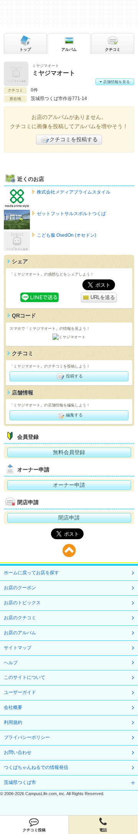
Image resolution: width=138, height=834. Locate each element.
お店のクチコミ (20, 617)
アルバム (69, 49)
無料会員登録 (69, 452)
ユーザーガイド (20, 692)
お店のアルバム (20, 632)
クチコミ (112, 49)
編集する (74, 415)
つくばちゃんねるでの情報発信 (36, 767)
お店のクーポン (20, 587)
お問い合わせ (17, 752)
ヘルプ (11, 662)
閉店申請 (69, 518)
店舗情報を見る (116, 82)
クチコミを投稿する (73, 139)
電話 (103, 830)
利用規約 (13, 722)
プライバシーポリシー (27, 737)
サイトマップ (17, 647)
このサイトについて (24, 677)
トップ (25, 49)
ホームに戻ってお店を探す (31, 572)
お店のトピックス (22, 602)
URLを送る (102, 297)
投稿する (74, 375)
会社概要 (13, 707)
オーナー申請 (69, 485)
